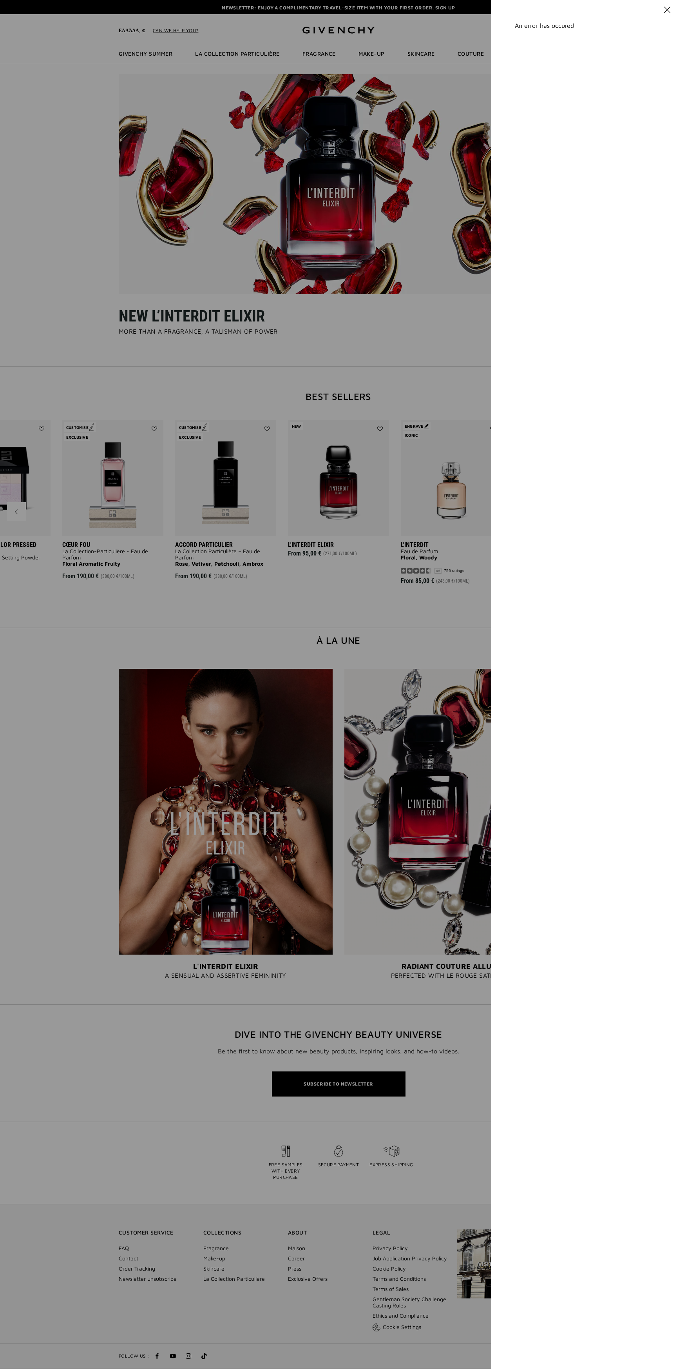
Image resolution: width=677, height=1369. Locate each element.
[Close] (667, 10)
